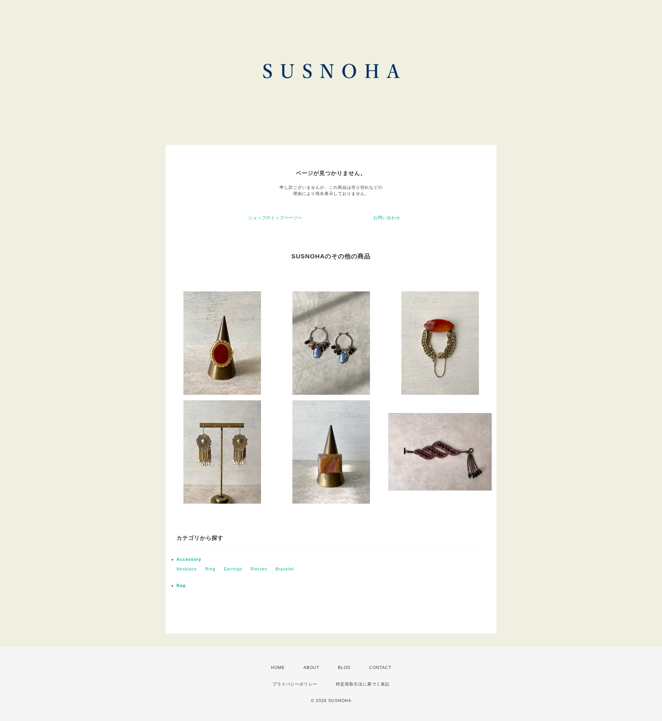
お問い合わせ (386, 217)
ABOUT (311, 667)
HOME (278, 667)
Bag (181, 585)
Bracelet (284, 569)
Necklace (187, 569)
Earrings (233, 569)
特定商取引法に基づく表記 (363, 684)
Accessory (189, 559)
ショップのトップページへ (275, 217)
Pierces (259, 569)
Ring (210, 569)
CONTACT (380, 667)
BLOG (344, 667)
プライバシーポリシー (294, 684)
